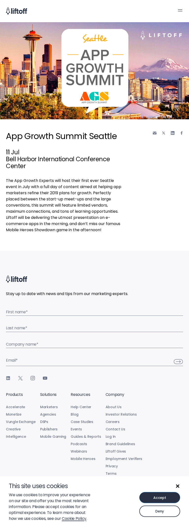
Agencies (48, 414)
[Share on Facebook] (181, 133)
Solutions (48, 394)
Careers (113, 421)
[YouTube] (45, 378)
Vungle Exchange (21, 421)
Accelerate (15, 407)
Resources (80, 394)
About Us (114, 407)
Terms (111, 473)
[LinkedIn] (8, 378)
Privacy (112, 466)
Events (76, 429)
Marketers (49, 407)
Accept (159, 497)
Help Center (81, 407)
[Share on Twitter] (163, 132)
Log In (111, 436)
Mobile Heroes (83, 458)
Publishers (49, 429)
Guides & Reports (86, 436)
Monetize (13, 414)
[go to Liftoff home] (16, 11)
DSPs (44, 421)
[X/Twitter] (20, 378)
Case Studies (82, 421)
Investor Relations (121, 414)
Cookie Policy (74, 518)
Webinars (79, 451)
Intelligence (16, 436)
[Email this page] (155, 133)
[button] (177, 486)
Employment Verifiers (124, 458)
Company (115, 394)
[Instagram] (33, 378)
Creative (13, 429)
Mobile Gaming (53, 436)
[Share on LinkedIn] (172, 133)
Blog (75, 414)
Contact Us (115, 429)
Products (14, 394)
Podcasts (79, 443)
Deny (159, 511)
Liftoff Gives (116, 451)
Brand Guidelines (120, 443)
